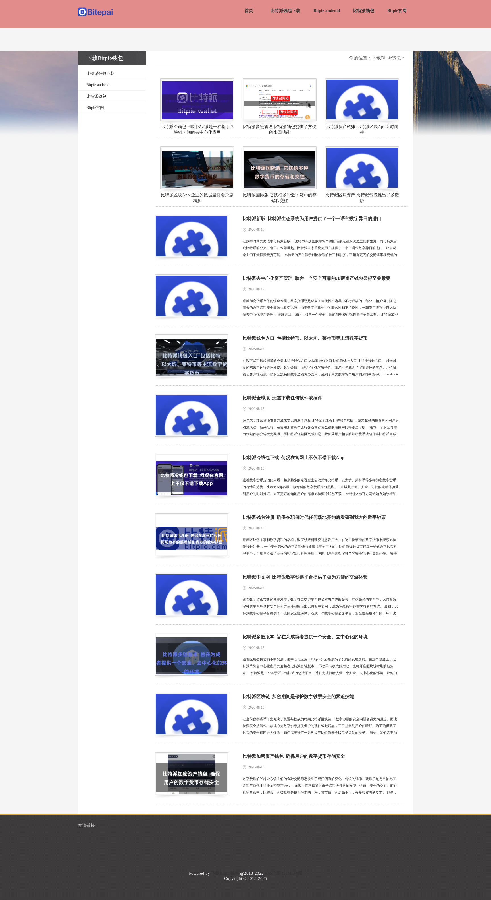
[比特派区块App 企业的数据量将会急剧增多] (197, 168)
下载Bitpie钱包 (386, 57)
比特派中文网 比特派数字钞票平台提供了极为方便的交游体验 (305, 577)
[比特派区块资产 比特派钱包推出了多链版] (362, 168)
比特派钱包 (363, 10)
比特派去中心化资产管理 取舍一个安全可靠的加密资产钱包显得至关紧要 (316, 278)
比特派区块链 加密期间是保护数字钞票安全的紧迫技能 (298, 696)
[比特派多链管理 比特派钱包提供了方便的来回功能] (279, 99)
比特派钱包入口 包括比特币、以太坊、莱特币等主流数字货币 (305, 338)
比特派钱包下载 (285, 10)
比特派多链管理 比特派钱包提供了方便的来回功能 (280, 129)
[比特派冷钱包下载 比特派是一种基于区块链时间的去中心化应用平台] (197, 99)
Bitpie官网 (397, 10)
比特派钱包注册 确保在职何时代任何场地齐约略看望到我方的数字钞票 (314, 517)
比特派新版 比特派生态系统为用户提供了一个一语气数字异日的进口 (312, 218)
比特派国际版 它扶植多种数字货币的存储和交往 (280, 198)
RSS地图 (273, 873)
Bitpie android (326, 10)
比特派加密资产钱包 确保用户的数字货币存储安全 (294, 756)
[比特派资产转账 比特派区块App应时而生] (362, 99)
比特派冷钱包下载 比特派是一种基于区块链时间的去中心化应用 (197, 129)
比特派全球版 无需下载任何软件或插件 (282, 397)
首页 (249, 10)
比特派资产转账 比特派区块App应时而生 (362, 129)
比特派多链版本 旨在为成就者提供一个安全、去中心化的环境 (305, 636)
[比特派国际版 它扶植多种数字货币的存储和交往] (279, 168)
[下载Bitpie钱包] (95, 12)
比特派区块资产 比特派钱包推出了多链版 (362, 198)
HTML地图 (292, 873)
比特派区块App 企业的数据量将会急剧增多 (197, 198)
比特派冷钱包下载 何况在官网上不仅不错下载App (293, 457)
